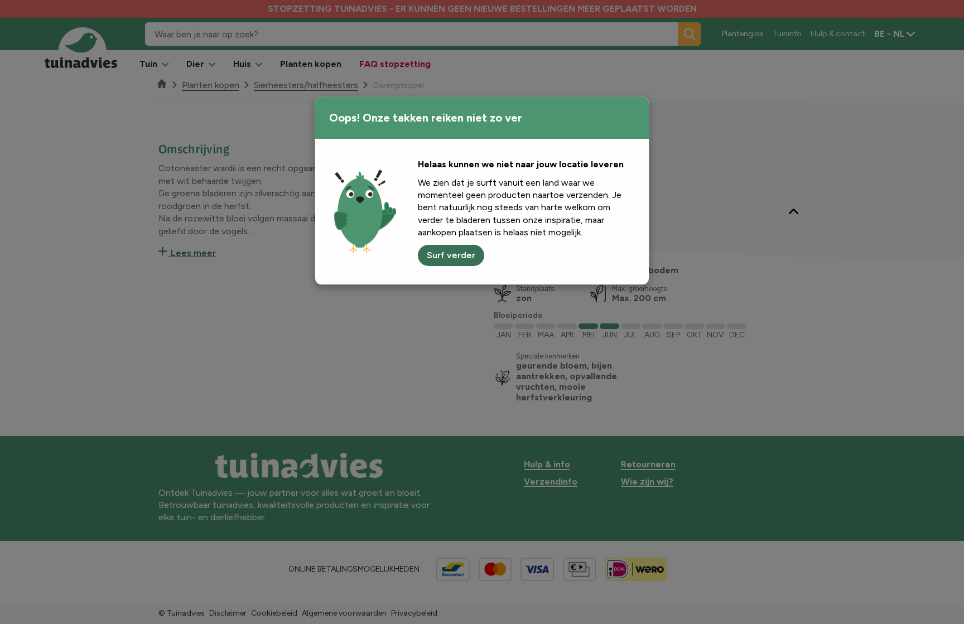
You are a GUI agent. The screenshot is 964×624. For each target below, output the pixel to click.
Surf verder (451, 255)
